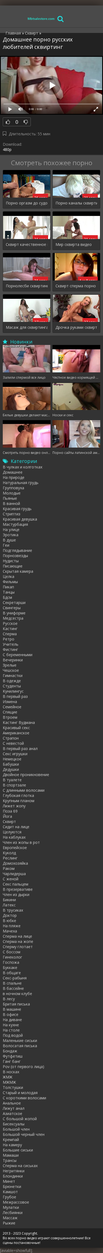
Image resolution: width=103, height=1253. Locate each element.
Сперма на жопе (18, 941)
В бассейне (13, 988)
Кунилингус (13, 691)
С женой (10, 878)
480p (7, 149)
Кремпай (11, 1139)
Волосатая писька (20, 1045)
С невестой (13, 743)
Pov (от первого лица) (23, 1066)
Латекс (9, 905)
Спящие (10, 712)
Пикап (8, 586)
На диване (12, 1019)
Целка (8, 576)
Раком (9, 868)
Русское (10, 623)
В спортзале (14, 785)
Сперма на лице (17, 936)
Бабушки (11, 764)
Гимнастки (13, 675)
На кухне (11, 1024)
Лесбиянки (13, 1212)
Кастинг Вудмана (19, 722)
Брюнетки (12, 1186)
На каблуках (14, 837)
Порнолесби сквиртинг (27, 285)
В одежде (12, 680)
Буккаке (10, 967)
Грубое (9, 1196)
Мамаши (11, 1155)
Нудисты (11, 560)
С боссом (11, 951)
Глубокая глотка (18, 795)
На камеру (12, 1144)
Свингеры (12, 607)
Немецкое (12, 759)
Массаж (10, 1217)
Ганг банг (12, 1061)
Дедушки (11, 769)
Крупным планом (18, 800)
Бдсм (7, 597)
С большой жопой (20, 1118)
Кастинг (10, 628)
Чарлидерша (14, 873)
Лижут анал (13, 1108)
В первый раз (15, 696)
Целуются (12, 832)
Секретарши (14, 602)
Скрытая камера (18, 571)
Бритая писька (16, 1004)
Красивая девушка (20, 519)
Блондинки (13, 1176)
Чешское (11, 670)
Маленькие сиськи (20, 1040)
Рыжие (9, 1223)
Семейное (12, 706)
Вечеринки (13, 659)
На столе (11, 1030)
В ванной (11, 503)
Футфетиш (13, 1056)
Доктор (10, 915)
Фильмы (10, 581)
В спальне (12, 983)
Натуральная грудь (20, 482)
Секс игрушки (15, 753)
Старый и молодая (20, 1092)
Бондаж (10, 1050)
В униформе (14, 613)
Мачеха (10, 931)
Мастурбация (15, 524)
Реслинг (10, 858)
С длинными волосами (23, 790)
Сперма (10, 633)
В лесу (9, 998)
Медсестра (13, 618)
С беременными (17, 654)
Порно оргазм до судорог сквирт (27, 203)
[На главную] (41, 18)
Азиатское (12, 1113)
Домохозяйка (15, 863)
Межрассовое (16, 1202)
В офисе (10, 1014)
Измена (10, 701)
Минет (9, 1181)
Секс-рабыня (15, 978)
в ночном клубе (17, 993)
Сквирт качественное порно (27, 244)
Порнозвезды (15, 555)
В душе (9, 540)
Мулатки (11, 1207)
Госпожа (11, 962)
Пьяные (10, 498)
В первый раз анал (20, 748)
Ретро (8, 639)
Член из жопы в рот (21, 842)
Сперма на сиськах (20, 1165)
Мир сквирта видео (73, 244)
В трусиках (13, 910)
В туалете (12, 779)
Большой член (16, 1129)
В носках (11, 1071)
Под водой (13, 1035)
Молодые (12, 493)
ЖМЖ (7, 1077)
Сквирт (9, 821)
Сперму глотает (18, 946)
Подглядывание (17, 550)
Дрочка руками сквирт (76, 327)
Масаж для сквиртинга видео (27, 327)
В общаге (12, 972)
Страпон (11, 738)
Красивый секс (16, 727)
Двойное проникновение (26, 774)
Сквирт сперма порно (75, 285)
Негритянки (13, 1170)
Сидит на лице (16, 826)
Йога (7, 816)
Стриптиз (11, 513)
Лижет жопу (14, 805)
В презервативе (18, 889)
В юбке (9, 920)
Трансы (9, 1160)
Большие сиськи (18, 1150)
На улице (11, 529)
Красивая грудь (17, 508)
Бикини (9, 899)
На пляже (12, 925)
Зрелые (9, 665)
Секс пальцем (15, 884)
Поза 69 (10, 811)
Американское (16, 732)
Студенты (12, 686)
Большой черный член (23, 1134)
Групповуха (13, 487)
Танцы (9, 592)
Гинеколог (12, 957)
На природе (13, 477)
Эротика (10, 534)
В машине (12, 1009)
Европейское (15, 847)
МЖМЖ (9, 1082)
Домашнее (13, 472)
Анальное (12, 1103)
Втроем (10, 717)
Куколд (9, 852)
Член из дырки (16, 894)
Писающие (13, 566)
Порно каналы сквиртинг (76, 203)
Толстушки (13, 1087)
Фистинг (10, 649)
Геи (6, 545)
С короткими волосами (24, 1097)
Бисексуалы (13, 1123)
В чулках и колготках (22, 467)
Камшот (10, 1191)
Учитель (10, 644)
